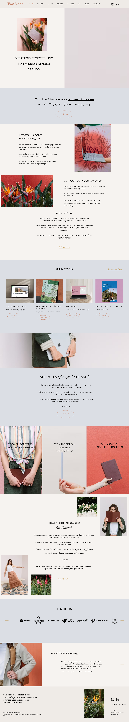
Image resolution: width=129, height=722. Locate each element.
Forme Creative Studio (18, 714)
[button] (59, 3)
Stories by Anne (34, 714)
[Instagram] (112, 4)
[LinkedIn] (117, 4)
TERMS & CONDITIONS (118, 704)
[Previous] (6, 620)
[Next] (122, 620)
